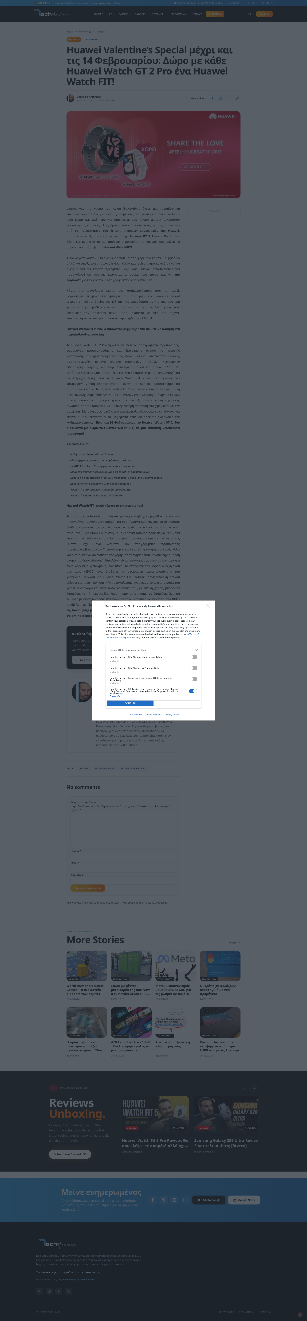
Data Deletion (135, 714)
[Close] (209, 607)
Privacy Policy (172, 714)
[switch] (193, 657)
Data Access (153, 714)
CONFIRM (130, 703)
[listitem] (153, 650)
